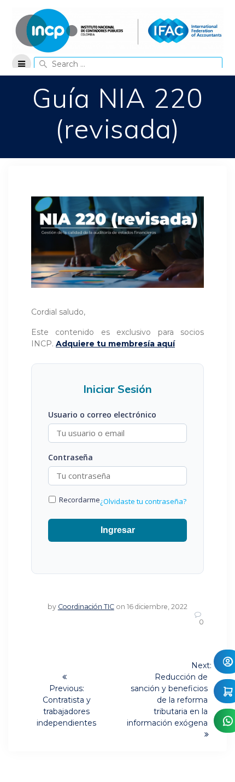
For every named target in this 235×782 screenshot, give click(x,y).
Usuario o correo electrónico (102, 414)
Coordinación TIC (86, 607)
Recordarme (78, 500)
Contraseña (70, 457)
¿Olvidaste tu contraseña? (143, 501)
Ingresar (118, 530)
